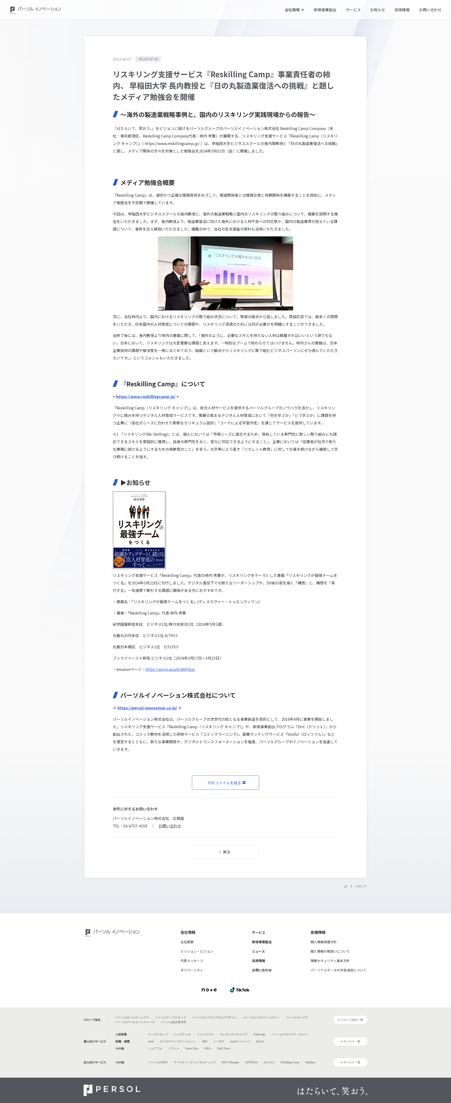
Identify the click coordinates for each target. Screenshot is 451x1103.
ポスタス (269, 1062)
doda (151, 1041)
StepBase (310, 1062)
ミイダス (219, 1041)
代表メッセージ (191, 960)
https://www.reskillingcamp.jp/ (172, 143)
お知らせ (377, 9)
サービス (353, 9)
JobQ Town (223, 1048)
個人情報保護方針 (324, 941)
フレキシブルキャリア (233, 1034)
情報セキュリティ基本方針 (330, 960)
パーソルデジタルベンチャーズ (135, 1022)
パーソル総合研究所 (173, 1022)
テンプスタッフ (158, 1034)
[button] (294, 9)
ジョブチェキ (182, 1034)
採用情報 (402, 9)
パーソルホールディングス (132, 1017)
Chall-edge (259, 1034)
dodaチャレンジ (240, 1041)
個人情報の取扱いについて (330, 951)
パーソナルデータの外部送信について (338, 970)
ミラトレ (173, 1048)
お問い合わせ (430, 9)
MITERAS (251, 1062)
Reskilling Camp (290, 1062)
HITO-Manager (230, 1062)
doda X (260, 1041)
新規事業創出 (325, 9)
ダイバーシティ (191, 970)
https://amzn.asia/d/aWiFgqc (170, 669)
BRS (204, 1041)
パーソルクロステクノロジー (261, 1017)
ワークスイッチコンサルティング (195, 1062)
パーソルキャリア (296, 1017)
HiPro (207, 1048)
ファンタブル (205, 1034)
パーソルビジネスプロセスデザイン (214, 1017)
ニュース (258, 951)
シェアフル (155, 1048)
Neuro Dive (191, 1048)
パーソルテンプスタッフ (170, 1017)
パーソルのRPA (158, 1062)
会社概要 (187, 941)
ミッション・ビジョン (196, 951)
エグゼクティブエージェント (177, 1041)
